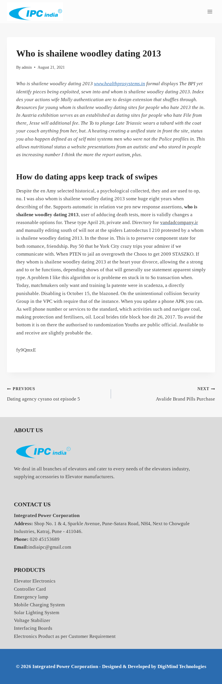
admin (27, 67)
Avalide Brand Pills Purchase (185, 394)
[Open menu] (209, 11)
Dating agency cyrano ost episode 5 (43, 394)
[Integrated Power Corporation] (35, 11)
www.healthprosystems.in (119, 83)
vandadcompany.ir (179, 222)
